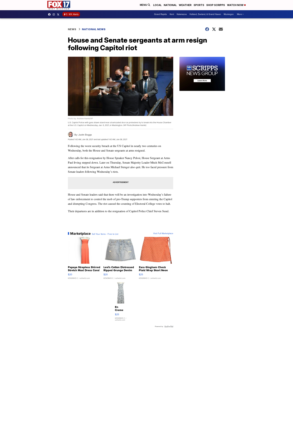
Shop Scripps (215, 5)
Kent (172, 14)
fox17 (59, 14)
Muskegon (229, 14)
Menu (144, 5)
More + (240, 14)
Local (157, 5)
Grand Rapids (160, 14)
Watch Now (235, 5)
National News (94, 29)
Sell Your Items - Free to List (105, 234)
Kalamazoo (182, 14)
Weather (185, 5)
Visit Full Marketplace (163, 233)
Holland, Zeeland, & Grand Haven (205, 14)
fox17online (50, 14)
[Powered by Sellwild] (168, 326)
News (72, 29)
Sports (199, 5)
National (170, 5)
